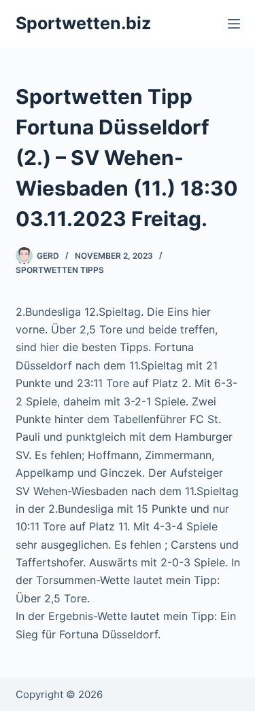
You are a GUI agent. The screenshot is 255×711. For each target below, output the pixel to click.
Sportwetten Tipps (60, 270)
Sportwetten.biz (83, 23)
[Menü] (234, 24)
